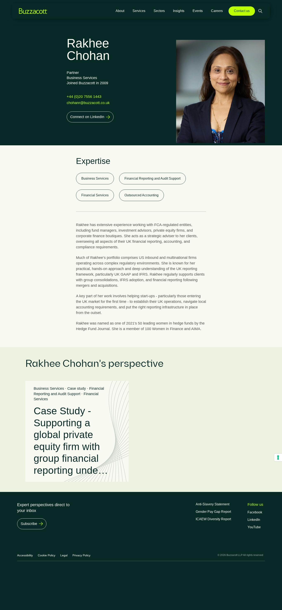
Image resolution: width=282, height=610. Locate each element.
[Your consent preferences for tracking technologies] (278, 457)
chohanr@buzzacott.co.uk (88, 103)
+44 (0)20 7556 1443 (84, 97)
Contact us (242, 11)
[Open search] (260, 11)
